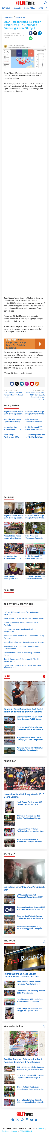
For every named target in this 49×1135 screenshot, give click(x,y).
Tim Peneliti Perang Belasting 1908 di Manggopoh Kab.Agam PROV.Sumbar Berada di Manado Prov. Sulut (30, 927)
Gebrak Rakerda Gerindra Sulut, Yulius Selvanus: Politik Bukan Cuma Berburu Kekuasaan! (29, 718)
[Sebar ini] (31, 33)
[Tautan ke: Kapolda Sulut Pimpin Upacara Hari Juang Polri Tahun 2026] (9, 984)
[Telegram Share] (40, 33)
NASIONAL (15, 36)
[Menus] (4, 3)
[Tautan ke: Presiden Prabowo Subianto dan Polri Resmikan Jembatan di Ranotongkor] (24, 1043)
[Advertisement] (24, 195)
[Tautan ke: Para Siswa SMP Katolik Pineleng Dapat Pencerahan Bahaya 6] (9, 1079)
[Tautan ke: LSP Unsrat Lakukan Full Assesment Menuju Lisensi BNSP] (9, 899)
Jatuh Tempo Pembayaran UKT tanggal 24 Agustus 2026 (12, 436)
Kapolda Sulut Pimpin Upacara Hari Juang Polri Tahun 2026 (12, 420)
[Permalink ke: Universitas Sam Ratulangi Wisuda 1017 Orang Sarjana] (14, 548)
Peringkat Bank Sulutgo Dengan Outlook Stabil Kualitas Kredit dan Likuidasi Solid (34, 413)
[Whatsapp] (31, 38)
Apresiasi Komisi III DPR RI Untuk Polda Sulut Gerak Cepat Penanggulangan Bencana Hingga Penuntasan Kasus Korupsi (30, 749)
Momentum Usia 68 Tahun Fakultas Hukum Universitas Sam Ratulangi (30, 830)
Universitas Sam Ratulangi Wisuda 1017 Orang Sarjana (13, 428)
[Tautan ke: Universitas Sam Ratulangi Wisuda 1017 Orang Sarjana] (24, 778)
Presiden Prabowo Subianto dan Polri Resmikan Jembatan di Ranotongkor (23, 1060)
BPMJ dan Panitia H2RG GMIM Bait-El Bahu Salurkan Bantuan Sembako (35, 394)
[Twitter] (17, 384)
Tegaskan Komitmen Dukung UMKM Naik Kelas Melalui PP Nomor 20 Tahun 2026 (31, 908)
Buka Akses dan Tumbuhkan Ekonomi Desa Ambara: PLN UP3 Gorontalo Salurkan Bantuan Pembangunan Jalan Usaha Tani (34, 420)
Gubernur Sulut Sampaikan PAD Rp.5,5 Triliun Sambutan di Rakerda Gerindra (23, 710)
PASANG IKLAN (26, 1131)
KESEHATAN (8, 36)
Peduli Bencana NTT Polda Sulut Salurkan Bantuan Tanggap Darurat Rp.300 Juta (33, 428)
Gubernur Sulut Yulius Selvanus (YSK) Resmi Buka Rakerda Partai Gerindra (30, 728)
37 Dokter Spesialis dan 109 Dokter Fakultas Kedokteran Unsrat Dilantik (35, 436)
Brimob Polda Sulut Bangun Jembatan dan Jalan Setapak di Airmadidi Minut (29, 1088)
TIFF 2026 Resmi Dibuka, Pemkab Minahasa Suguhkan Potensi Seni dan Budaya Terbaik (30, 1068)
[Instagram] (27, 384)
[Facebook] (12, 384)
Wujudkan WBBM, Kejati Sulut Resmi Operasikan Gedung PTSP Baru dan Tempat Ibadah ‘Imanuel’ (13, 413)
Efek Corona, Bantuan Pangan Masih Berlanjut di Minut (13, 393)
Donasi (14, 1131)
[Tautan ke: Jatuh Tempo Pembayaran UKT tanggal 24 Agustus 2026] (9, 807)
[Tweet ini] (35, 33)
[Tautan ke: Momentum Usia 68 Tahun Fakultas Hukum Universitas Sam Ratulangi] (9, 832)
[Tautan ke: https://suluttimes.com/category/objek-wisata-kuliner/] (43, 1026)
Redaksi (41, 1129)
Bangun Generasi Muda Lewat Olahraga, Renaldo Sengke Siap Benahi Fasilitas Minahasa (30, 739)
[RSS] (37, 384)
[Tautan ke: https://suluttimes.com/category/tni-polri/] (43, 941)
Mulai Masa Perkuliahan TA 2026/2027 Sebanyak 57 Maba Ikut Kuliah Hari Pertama (29, 840)
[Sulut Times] (25, 3)
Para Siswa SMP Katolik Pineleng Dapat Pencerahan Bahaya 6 (30, 1076)
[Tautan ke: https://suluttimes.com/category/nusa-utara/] (43, 676)
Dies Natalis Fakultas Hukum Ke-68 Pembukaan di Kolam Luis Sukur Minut (31, 1101)
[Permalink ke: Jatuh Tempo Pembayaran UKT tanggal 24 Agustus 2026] (14, 569)
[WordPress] (22, 384)
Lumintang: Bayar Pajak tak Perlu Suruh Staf (24, 888)
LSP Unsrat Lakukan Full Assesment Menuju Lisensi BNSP (30, 896)
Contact (5, 1131)
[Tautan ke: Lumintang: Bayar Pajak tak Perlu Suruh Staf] (24, 871)
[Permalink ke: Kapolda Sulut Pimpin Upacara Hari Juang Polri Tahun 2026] (14, 528)
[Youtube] (32, 384)
